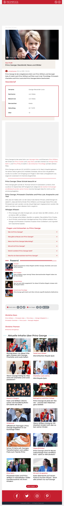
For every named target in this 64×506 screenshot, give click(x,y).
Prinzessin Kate (20, 318)
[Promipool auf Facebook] (16, 496)
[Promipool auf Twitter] (27, 496)
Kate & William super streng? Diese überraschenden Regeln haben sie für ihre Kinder (35, 275)
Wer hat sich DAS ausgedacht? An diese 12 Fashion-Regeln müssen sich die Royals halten (35, 284)
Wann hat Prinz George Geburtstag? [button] (20, 241)
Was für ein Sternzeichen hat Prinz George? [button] (23, 255)
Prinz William (53, 159)
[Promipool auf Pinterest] (47, 496)
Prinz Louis (23, 320)
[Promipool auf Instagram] (37, 496)
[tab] (32, 232)
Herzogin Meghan (33, 320)
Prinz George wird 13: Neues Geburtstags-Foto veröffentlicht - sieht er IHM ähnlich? (44, 452)
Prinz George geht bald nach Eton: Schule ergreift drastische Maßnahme (36, 292)
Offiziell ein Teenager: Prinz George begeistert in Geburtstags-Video (18, 428)
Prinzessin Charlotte (11, 320)
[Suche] (56, 2)
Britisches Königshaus (12, 329)
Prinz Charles (19, 161)
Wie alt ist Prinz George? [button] (16, 246)
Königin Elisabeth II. (41, 318)
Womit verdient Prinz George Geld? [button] (20, 251)
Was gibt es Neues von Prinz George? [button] (20, 236)
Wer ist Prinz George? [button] (15, 232)
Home (6, 27)
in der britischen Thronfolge (36, 164)
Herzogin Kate (34, 159)
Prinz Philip (17, 164)
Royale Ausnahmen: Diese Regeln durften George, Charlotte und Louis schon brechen (35, 266)
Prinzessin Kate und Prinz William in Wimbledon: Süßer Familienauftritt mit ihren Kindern (18, 478)
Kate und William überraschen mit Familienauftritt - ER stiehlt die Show (18, 403)
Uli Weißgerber (12, 71)
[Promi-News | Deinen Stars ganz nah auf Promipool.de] (29, 2)
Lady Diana (30, 161)
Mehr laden (31, 486)
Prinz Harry (30, 318)
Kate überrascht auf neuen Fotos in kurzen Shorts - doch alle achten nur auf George (45, 477)
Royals (9, 27)
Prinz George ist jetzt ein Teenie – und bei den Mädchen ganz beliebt (45, 403)
